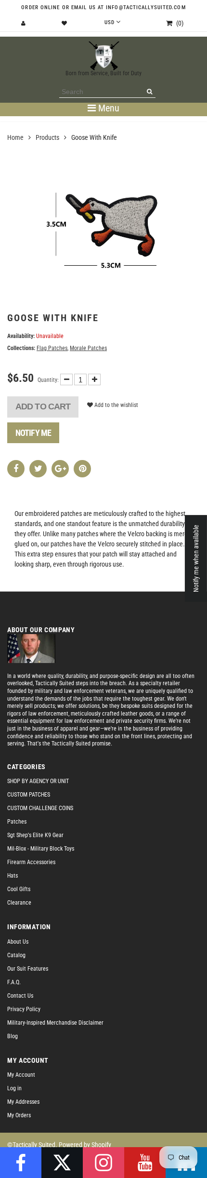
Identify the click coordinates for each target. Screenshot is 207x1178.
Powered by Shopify (85, 1145)
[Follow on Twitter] (62, 1162)
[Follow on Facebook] (20, 1162)
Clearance (19, 902)
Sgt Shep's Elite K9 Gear (35, 835)
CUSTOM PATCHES (28, 794)
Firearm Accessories (31, 862)
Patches (16, 821)
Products (47, 137)
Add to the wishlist (115, 405)
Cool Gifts (18, 889)
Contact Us (20, 995)
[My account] (24, 23)
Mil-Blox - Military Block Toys (40, 848)
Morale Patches (88, 348)
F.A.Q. (14, 982)
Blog (12, 1036)
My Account (21, 1074)
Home (15, 137)
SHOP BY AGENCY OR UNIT (38, 781)
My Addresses (23, 1101)
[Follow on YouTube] (145, 1162)
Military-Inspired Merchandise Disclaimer (55, 1022)
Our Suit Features (27, 968)
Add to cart (42, 406)
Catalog (16, 955)
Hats (12, 875)
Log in (14, 1088)
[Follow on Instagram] (103, 1162)
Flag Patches (52, 348)
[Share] (16, 468)
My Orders (19, 1115)
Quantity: (48, 380)
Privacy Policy (23, 1009)
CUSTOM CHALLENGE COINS (40, 808)
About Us (17, 941)
